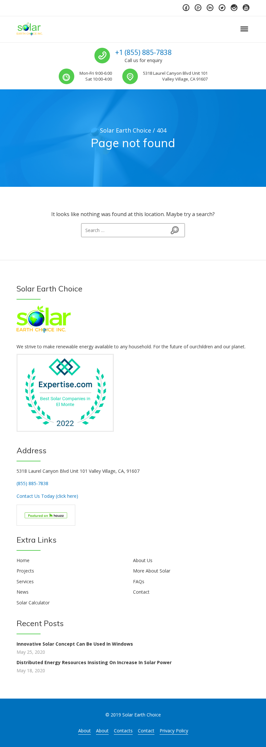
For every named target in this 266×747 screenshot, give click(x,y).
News (23, 592)
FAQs (138, 581)
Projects (25, 571)
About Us (142, 560)
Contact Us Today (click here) (47, 496)
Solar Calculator (33, 602)
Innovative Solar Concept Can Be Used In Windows (75, 644)
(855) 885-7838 (32, 483)
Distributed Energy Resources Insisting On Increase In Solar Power (94, 662)
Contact (141, 592)
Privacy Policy (174, 731)
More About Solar (151, 571)
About (84, 731)
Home (23, 560)
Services (25, 581)
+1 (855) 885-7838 (143, 52)
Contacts (123, 731)
